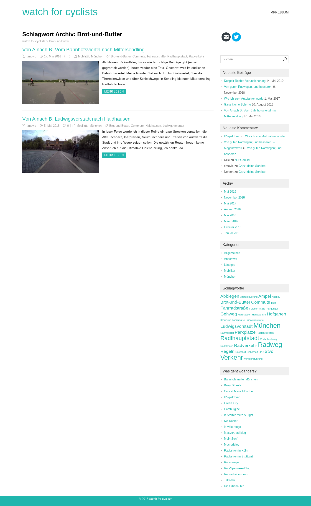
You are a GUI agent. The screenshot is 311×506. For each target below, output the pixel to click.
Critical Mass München (239, 391)
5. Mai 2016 (51, 125)
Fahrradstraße (156, 56)
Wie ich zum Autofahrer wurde (243, 98)
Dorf (273, 302)
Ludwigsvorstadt (173, 125)
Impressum (279, 12)
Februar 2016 (232, 227)
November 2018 (234, 197)
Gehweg (228, 314)
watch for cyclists (60, 11)
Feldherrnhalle (257, 308)
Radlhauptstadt (177, 56)
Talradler (229, 480)
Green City (231, 403)
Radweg (270, 344)
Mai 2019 (230, 191)
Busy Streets (232, 385)
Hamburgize (232, 409)
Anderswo (230, 259)
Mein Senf (230, 438)
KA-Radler (230, 421)
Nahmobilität (227, 332)
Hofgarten (276, 314)
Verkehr (231, 357)
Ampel (264, 296)
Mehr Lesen (114, 91)
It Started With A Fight (238, 415)
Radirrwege (231, 462)
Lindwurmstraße (255, 320)
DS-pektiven (232, 136)
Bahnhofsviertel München (240, 379)
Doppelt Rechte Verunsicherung (244, 81)
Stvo (269, 351)
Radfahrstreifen (265, 332)
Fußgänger (272, 308)
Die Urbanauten (234, 486)
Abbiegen (229, 296)
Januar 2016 (232, 233)
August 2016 (232, 209)
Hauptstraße (259, 314)
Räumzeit (240, 352)
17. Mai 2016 (52, 56)
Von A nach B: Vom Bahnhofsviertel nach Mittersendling (83, 49)
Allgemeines (232, 253)
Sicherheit (252, 352)
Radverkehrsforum (236, 474)
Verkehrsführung (253, 358)
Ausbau (276, 296)
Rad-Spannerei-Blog (237, 468)
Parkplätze (245, 332)
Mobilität (83, 56)
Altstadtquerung (248, 296)
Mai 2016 (230, 215)
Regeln (227, 351)
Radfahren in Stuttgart (238, 456)
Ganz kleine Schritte (237, 104)
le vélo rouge (232, 427)
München (97, 56)
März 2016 (231, 221)
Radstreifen (226, 346)
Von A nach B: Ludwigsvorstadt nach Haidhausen (76, 119)
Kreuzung (225, 320)
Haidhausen (153, 125)
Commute (139, 56)
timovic (31, 56)
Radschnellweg (268, 339)
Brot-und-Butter (121, 56)
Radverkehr (196, 56)
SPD (261, 352)
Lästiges (229, 264)
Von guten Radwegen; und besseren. (248, 86)
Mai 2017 (230, 203)
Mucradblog (231, 444)
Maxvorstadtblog (235, 432)
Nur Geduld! (242, 160)
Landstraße (238, 320)
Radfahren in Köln (235, 450)
